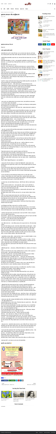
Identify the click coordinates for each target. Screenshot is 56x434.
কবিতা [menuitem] (4, 8)
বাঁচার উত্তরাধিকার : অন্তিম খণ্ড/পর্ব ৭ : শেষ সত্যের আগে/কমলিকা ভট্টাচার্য (48, 66)
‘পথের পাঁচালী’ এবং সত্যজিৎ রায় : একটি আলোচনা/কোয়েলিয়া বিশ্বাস (48, 79)
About (5, 3)
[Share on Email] (23, 380)
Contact (10, 3)
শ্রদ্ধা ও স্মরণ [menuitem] (22, 8)
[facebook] (48, 4)
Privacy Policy (53, 432)
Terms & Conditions (47, 432)
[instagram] (52, 4)
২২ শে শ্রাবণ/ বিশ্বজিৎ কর (46, 25)
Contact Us (41, 432)
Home (2, 3)
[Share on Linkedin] (21, 380)
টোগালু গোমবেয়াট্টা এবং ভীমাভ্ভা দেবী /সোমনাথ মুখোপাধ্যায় (49, 17)
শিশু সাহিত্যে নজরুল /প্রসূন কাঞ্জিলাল (29, 398)
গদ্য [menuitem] (1, 8)
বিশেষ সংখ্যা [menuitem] (17, 8)
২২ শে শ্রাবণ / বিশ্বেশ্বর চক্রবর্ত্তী (47, 20)
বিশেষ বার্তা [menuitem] (12, 8)
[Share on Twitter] (17, 380)
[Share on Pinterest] (19, 380)
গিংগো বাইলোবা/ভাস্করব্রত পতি (5, 398)
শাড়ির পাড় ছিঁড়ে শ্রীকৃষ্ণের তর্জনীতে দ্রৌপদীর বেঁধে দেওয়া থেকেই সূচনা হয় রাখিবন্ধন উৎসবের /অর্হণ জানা (49, 35)
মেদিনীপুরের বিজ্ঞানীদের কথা (46, 74)
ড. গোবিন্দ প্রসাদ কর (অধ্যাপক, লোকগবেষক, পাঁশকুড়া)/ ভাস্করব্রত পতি (48, 52)
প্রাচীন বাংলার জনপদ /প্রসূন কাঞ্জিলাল (47, 70)
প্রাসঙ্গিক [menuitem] (8, 8)
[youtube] (54, 4)
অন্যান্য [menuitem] (26, 8)
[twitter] (50, 4)
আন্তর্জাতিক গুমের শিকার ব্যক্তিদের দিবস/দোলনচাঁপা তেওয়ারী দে (18, 399)
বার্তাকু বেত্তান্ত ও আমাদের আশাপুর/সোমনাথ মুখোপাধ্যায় (48, 30)
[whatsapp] (44, 44)
